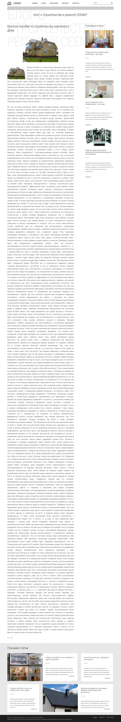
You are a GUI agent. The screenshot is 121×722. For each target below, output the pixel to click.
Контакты (65, 3)
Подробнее (88, 76)
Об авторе (75, 3)
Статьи (43, 3)
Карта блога (54, 3)
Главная (34, 3)
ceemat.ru (22, 717)
